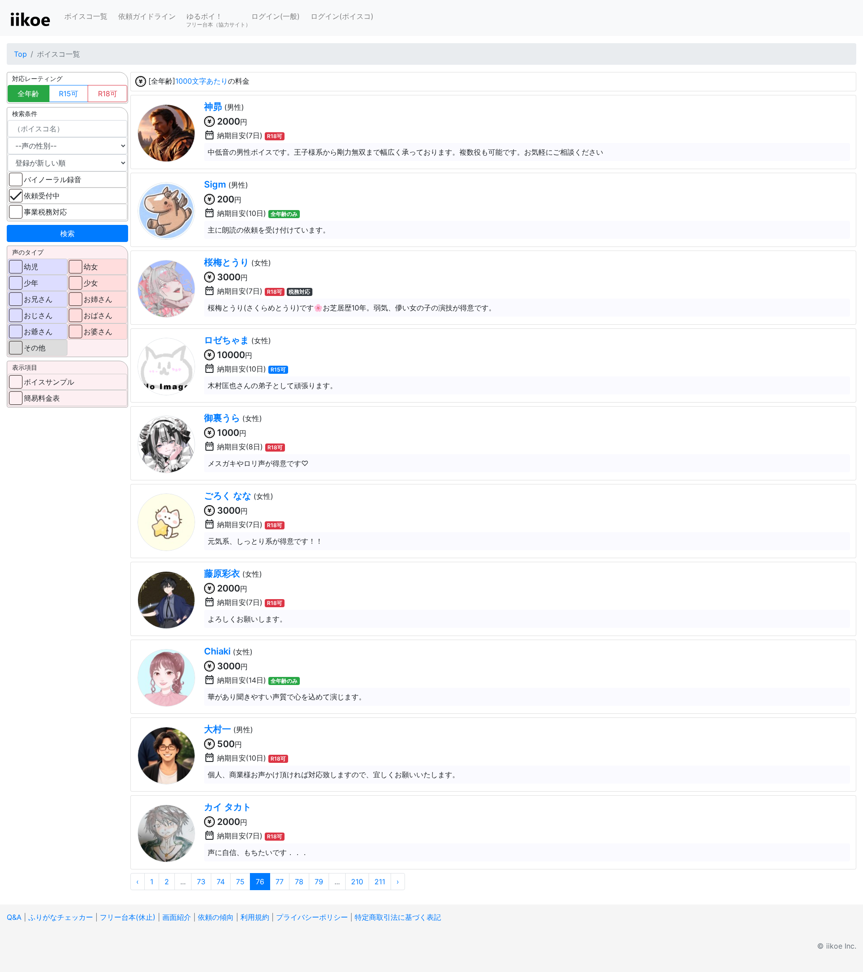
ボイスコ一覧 (85, 16)
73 (201, 881)
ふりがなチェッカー (60, 917)
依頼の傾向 (216, 917)
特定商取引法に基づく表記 (398, 917)
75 (240, 881)
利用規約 (254, 917)
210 (357, 881)
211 (379, 881)
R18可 (107, 93)
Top (20, 53)
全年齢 (28, 93)
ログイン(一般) (275, 16)
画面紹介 (176, 917)
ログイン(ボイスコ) (342, 16)
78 (299, 881)
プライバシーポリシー (312, 917)
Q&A (14, 917)
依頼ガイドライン (147, 16)
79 (319, 881)
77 (280, 881)
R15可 (68, 93)
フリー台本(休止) (128, 917)
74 (221, 881)
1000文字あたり (201, 80)
